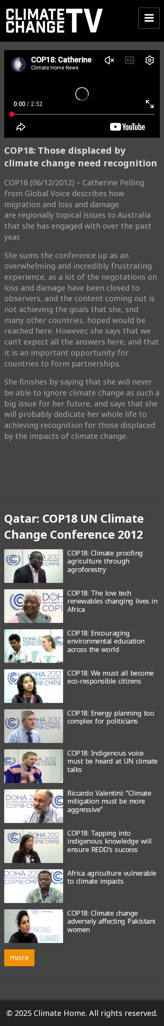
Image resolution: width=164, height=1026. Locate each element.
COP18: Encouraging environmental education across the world (106, 641)
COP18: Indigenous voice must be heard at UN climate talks (112, 761)
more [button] (19, 957)
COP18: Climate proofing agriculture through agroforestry (105, 561)
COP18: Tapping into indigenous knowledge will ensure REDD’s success (109, 841)
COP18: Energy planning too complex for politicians (110, 717)
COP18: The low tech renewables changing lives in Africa (112, 601)
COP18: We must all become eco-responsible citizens (110, 677)
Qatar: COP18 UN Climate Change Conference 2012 (74, 526)
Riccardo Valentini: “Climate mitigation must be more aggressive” (109, 801)
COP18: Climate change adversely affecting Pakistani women (111, 921)
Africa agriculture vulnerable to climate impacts (111, 877)
